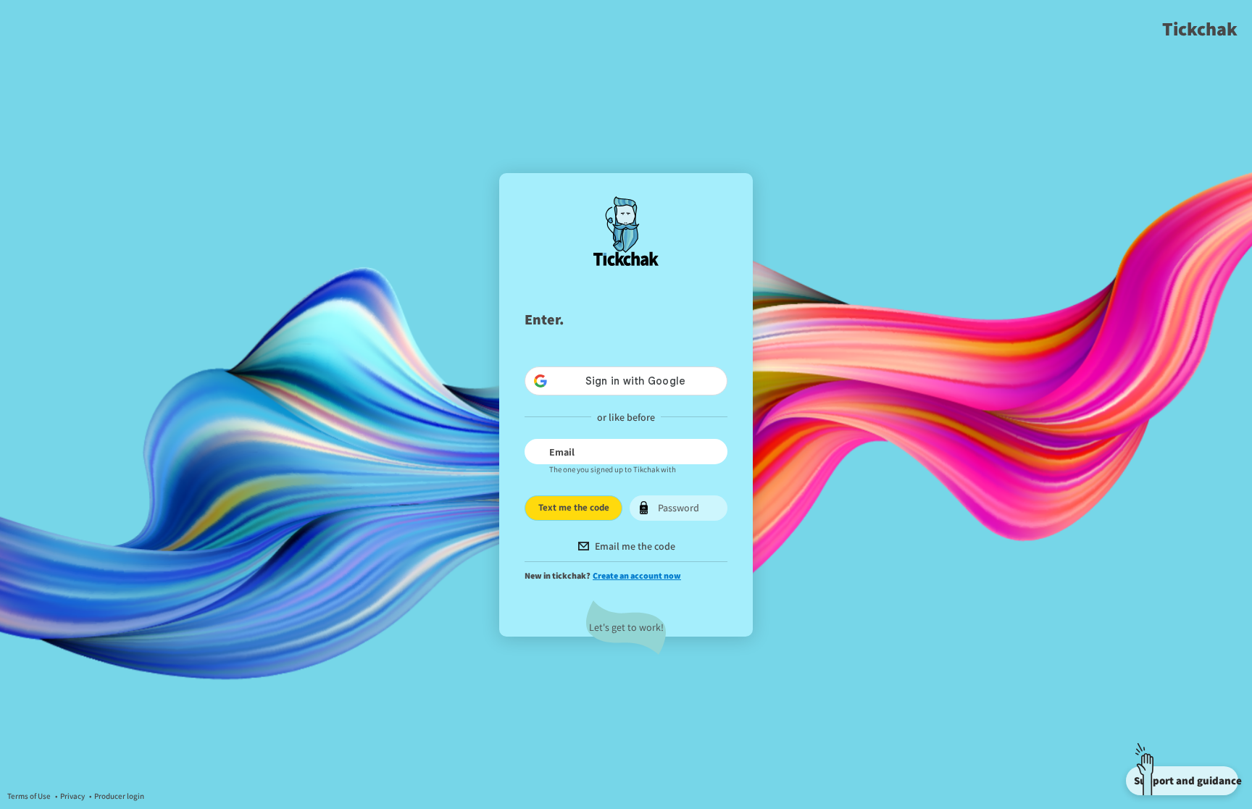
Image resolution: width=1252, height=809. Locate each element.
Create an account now (637, 575)
